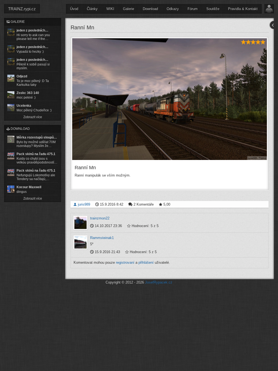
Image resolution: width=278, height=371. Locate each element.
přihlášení (146, 262)
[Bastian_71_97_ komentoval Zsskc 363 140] (10, 94)
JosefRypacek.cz (158, 282)
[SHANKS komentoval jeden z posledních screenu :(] (10, 32)
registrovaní (125, 262)
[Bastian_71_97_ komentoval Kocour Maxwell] (10, 189)
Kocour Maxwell (29, 187)
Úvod (74, 9)
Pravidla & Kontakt (243, 9)
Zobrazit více (32, 117)
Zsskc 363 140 (28, 93)
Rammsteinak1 (102, 238)
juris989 (83, 204)
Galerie (128, 9)
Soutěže (212, 9)
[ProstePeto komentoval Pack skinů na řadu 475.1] (10, 172)
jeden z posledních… (32, 30)
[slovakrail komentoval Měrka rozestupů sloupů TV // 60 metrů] (10, 139)
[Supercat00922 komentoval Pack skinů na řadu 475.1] (10, 155)
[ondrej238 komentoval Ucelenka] (10, 107)
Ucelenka (24, 106)
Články (92, 9)
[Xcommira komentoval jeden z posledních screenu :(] (10, 61)
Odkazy (173, 9)
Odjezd (22, 76)
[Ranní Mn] (169, 99)
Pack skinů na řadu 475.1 (36, 154)
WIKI (110, 9)
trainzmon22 (99, 218)
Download (150, 9)
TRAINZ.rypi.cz (22, 9)
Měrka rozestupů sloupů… (37, 137)
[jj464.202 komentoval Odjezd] (10, 78)
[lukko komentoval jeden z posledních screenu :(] (10, 48)
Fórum (193, 9)
